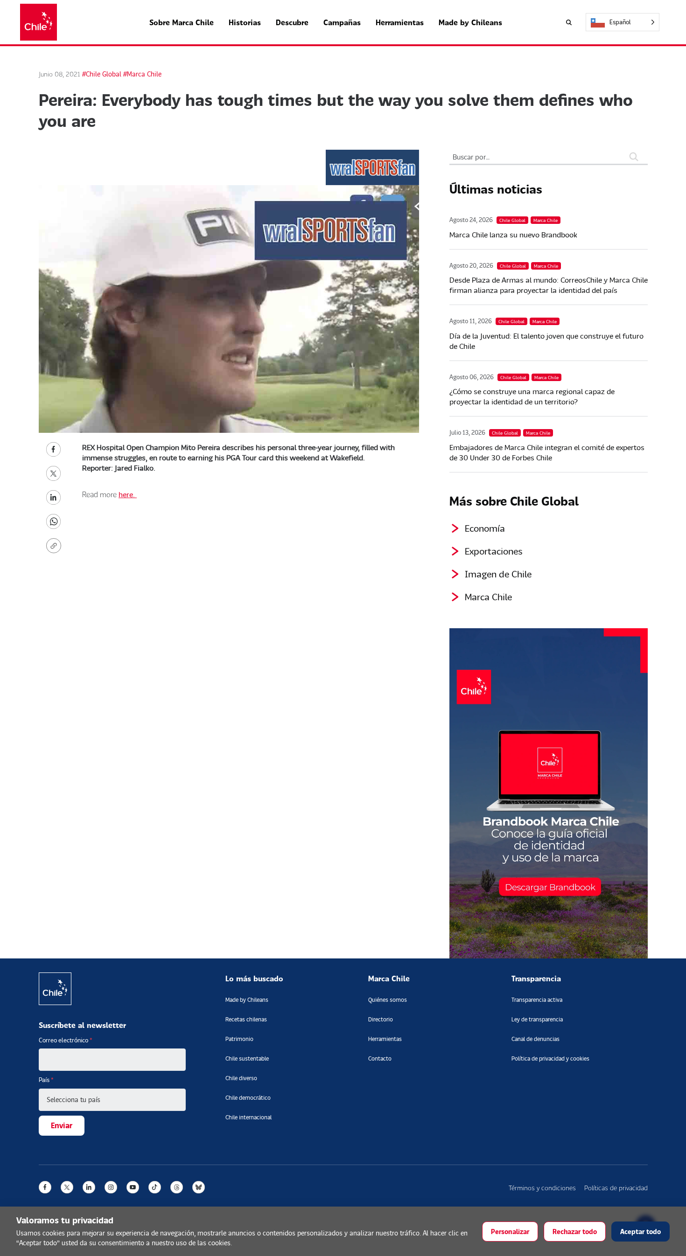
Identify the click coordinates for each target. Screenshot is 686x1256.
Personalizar (510, 1231)
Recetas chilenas (246, 1019)
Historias (245, 22)
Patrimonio (239, 1038)
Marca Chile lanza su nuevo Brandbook (513, 234)
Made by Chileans (470, 22)
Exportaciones (494, 550)
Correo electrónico (65, 1040)
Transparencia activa (536, 999)
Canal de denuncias (535, 1038)
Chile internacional (248, 1117)
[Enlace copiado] (55, 545)
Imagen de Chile (498, 573)
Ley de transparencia (537, 1019)
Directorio (380, 1019)
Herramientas (400, 22)
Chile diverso (241, 1078)
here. (128, 494)
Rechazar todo (575, 1231)
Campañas (342, 22)
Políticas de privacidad (616, 1188)
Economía (485, 528)
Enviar (61, 1125)
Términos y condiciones (542, 1188)
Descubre (292, 22)
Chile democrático (248, 1097)
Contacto (380, 1058)
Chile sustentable (247, 1058)
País (46, 1079)
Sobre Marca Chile (181, 22)
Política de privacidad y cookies (550, 1058)
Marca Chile (488, 596)
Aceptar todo (640, 1231)
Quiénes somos (387, 999)
